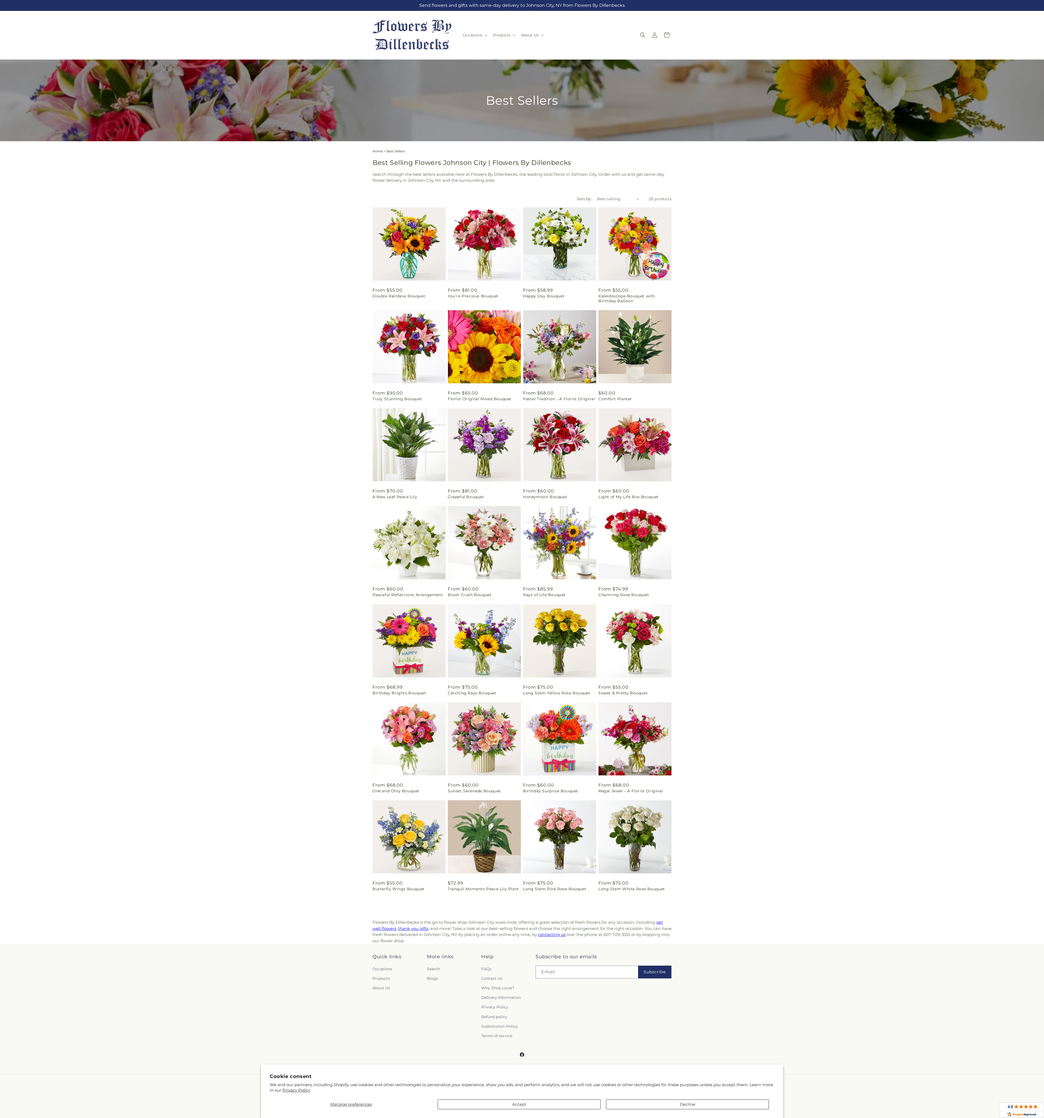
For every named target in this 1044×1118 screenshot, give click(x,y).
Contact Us (491, 978)
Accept (519, 1104)
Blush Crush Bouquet (470, 594)
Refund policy (494, 1016)
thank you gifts (413, 928)
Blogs (432, 978)
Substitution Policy (499, 1026)
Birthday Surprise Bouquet (550, 791)
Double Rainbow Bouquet (398, 296)
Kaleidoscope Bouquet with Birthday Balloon (626, 298)
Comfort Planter (615, 398)
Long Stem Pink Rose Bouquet (554, 888)
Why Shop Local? (497, 987)
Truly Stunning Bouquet (397, 398)
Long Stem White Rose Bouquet (631, 888)
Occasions (382, 968)
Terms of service (496, 1035)
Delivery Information (501, 997)
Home (377, 151)
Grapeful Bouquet (466, 496)
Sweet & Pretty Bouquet (623, 693)
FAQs (486, 968)
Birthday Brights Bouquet (399, 693)
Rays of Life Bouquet (544, 594)
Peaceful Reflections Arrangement (407, 594)
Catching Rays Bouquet (472, 693)
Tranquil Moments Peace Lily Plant (483, 888)
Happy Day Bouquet (543, 296)
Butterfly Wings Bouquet (398, 888)
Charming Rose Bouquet (623, 594)
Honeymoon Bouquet (545, 496)
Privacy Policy (296, 1090)
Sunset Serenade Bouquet (474, 791)
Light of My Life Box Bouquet (628, 496)
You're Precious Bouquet (473, 296)
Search (433, 968)
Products (381, 978)
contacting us (552, 934)
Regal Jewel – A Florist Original (630, 791)
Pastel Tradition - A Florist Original (559, 398)
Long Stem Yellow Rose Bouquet (556, 693)
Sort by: (584, 198)
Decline (687, 1104)
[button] (474, 35)
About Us (381, 987)
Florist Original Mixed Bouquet (479, 398)
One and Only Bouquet (396, 791)
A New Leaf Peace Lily (394, 496)
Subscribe (655, 971)
